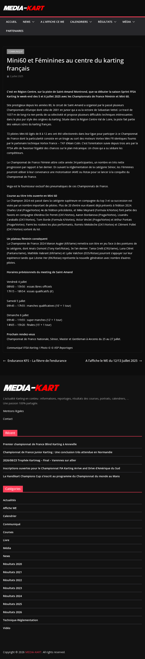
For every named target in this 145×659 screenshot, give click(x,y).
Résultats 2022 (12, 580)
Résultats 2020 (12, 564)
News (26, 22)
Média (127, 22)
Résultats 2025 (12, 604)
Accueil (11, 22)
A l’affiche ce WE (52, 22)
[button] (32, 21)
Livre (6, 540)
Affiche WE (10, 508)
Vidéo (6, 628)
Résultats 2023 (12, 588)
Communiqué (15, 51)
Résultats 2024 (12, 596)
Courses (8, 532)
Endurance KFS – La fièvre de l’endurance (37, 361)
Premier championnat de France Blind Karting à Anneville (40, 444)
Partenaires (14, 31)
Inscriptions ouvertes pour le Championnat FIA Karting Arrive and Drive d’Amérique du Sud (61, 468)
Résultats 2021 (12, 572)
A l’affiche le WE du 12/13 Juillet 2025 (111, 361)
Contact (8, 419)
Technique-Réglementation (20, 620)
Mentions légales (13, 411)
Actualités (9, 500)
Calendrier (9, 516)
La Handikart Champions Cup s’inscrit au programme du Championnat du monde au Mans (61, 476)
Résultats (105, 22)
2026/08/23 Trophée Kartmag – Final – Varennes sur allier (39, 460)
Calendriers (79, 22)
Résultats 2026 (12, 612)
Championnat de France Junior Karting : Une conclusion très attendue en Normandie (57, 452)
